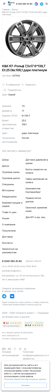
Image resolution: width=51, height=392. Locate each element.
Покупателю (9, 230)
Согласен (25, 385)
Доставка (7, 236)
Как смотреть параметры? (16, 151)
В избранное (13, 84)
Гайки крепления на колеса (36, 181)
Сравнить (30, 84)
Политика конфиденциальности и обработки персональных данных (36, 357)
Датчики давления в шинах (37, 161)
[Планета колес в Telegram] (5, 297)
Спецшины (8, 184)
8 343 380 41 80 (24, 4)
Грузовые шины (10, 172)
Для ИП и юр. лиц (35, 217)
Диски (15, 9)
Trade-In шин (9, 212)
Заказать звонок (33, 261)
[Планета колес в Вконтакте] (13, 297)
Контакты (7, 243)
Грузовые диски (11, 178)
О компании (8, 224)
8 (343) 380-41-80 (12, 261)
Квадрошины (9, 196)
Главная (6, 9)
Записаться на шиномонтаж (10, 251)
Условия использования (10, 353)
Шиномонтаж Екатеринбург (33, 190)
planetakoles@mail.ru (11, 271)
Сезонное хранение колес (36, 209)
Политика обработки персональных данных (25, 379)
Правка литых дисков (33, 200)
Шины (5, 159)
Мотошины (8, 190)
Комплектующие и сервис (12, 204)
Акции (5, 218)
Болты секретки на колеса (36, 171)
